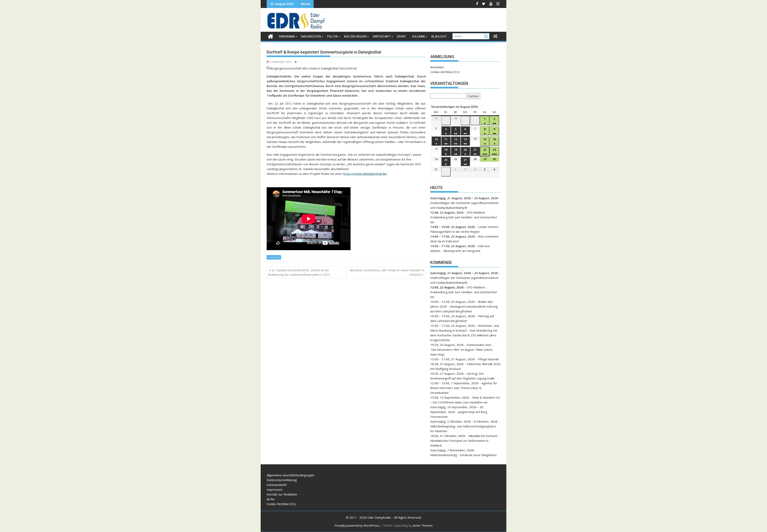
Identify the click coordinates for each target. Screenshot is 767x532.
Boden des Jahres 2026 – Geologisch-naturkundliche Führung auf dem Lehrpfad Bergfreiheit (464, 306)
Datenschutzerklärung (282, 480)
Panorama (287, 36)
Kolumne (418, 36)
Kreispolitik (274, 257)
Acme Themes (423, 525)
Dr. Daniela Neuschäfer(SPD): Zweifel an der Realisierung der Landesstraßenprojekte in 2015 (299, 272)
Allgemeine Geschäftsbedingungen (290, 475)
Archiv (271, 499)
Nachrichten (311, 36)
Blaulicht (439, 36)
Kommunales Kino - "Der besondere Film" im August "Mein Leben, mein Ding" (461, 349)
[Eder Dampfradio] (270, 36)
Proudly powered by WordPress (357, 525)
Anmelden (437, 67)
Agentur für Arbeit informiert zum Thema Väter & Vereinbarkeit (463, 388)
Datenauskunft (277, 485)
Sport (401, 36)
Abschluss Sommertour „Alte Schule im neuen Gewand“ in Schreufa (387, 272)
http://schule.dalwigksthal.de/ (365, 174)
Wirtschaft (382, 36)
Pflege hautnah (488, 359)
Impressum (274, 489)
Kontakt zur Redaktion (282, 494)
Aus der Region (355, 36)
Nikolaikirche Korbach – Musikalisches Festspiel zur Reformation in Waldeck (465, 440)
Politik (332, 36)
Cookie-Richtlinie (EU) (444, 72)
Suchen (473, 96)
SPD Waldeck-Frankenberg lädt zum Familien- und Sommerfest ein (463, 217)
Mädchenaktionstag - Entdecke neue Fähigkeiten (463, 455)
